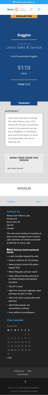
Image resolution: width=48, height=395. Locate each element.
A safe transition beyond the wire (23, 256)
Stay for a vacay (16, 286)
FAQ (29, 371)
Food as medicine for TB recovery (23, 260)
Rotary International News (23, 251)
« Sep (9, 357)
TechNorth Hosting (28, 391)
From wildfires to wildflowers (22, 312)
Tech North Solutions (29, 387)
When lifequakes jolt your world (23, 271)
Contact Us (19, 371)
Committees (22, 374)
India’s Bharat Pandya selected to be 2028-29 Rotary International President (24, 279)
